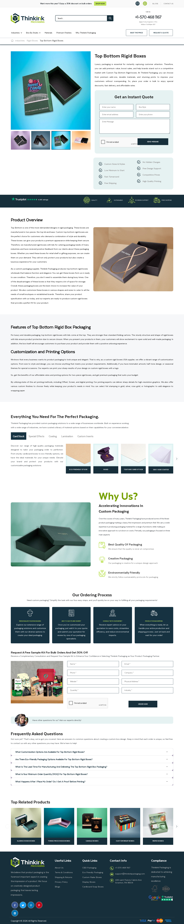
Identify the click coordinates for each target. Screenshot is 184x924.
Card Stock (18, 436)
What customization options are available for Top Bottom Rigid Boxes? (50, 752)
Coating (53, 436)
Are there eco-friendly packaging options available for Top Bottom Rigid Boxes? (54, 759)
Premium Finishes (64, 32)
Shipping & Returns (63, 877)
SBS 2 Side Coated (133, 469)
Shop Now (100, 3)
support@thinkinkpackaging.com (130, 873)
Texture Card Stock (78, 469)
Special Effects (36, 436)
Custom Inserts (85, 436)
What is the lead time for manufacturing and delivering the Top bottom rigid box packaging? (61, 766)
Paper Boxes (59, 840)
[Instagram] (31, 905)
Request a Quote (161, 32)
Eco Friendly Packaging (92, 872)
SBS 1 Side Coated (106, 469)
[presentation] (62, 459)
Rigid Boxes (32, 40)
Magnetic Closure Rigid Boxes (158, 840)
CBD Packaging (89, 867)
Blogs (57, 886)
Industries (15, 32)
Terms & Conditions (64, 872)
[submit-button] (110, 18)
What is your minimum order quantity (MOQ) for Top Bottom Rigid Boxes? (51, 774)
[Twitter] (23, 905)
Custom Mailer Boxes (92, 877)
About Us (59, 867)
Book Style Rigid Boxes (92, 840)
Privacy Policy (61, 881)
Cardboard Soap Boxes (93, 886)
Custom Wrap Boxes (26, 840)
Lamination (67, 436)
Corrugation (161, 469)
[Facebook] (14, 905)
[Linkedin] (14, 913)
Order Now (143, 704)
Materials (48, 32)
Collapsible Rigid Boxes (125, 840)
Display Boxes (88, 881)
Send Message (153, 141)
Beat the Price (136, 32)
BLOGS (155, 3)
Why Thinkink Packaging (86, 32)
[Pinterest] (39, 905)
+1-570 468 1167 (122, 867)
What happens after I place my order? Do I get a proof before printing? (50, 781)
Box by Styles (32, 32)
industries (20, 40)
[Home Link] (12, 40)
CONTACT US (168, 3)
